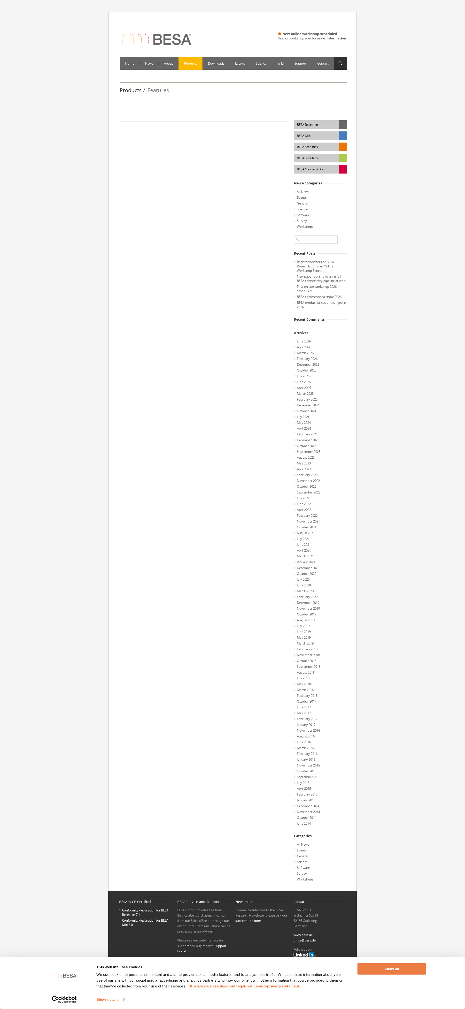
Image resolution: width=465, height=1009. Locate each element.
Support (300, 63)
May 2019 (304, 637)
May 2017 (304, 713)
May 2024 (304, 422)
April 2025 (304, 388)
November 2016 (308, 730)
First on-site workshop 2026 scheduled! (317, 288)
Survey (302, 221)
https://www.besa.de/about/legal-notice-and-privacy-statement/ (244, 986)
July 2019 (303, 626)
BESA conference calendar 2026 (319, 297)
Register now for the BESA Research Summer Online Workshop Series (315, 266)
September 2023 (308, 451)
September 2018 (308, 666)
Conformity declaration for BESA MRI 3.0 (145, 922)
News (149, 63)
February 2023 (307, 475)
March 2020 (305, 591)
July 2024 (303, 417)
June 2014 (304, 823)
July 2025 (303, 376)
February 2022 (307, 515)
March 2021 (305, 556)
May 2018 (304, 684)
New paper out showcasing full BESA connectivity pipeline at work (321, 278)
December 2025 (308, 364)
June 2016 (304, 742)
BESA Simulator (308, 158)
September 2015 (308, 777)
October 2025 (306, 370)
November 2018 (308, 655)
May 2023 (304, 463)
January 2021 (306, 562)
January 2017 (306, 724)
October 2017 (306, 701)
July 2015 (303, 783)
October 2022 (306, 486)
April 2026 (304, 347)
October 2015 (306, 771)
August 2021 (306, 533)
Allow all (391, 969)
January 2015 (306, 800)
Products (190, 63)
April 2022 (304, 510)
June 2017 (304, 707)
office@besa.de (305, 940)
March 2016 (305, 748)
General (302, 203)
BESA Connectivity (310, 169)
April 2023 (304, 469)
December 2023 (308, 440)
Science (261, 63)
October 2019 (306, 614)
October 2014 (306, 817)
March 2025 (305, 393)
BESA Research (307, 124)
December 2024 (308, 405)
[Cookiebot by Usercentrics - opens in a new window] (64, 999)
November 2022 (308, 480)
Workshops (305, 226)
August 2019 (306, 620)
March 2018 (305, 690)
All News (303, 192)
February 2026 (307, 359)
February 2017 (307, 719)
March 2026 (305, 353)
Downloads (216, 63)
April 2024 (304, 428)
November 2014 (308, 812)
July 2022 (303, 498)
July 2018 (303, 678)
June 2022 (304, 504)
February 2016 (307, 753)
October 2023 (306, 446)
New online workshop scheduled (309, 33)
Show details (107, 999)
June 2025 (304, 382)
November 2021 (308, 521)
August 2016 (306, 736)
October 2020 (306, 573)
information (336, 38)
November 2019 (308, 608)
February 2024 (307, 434)
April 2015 (304, 788)
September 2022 (308, 492)
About (168, 63)
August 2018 (306, 672)
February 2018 (307, 695)
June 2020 (304, 585)
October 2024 (306, 411)
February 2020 (307, 597)
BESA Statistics (307, 147)
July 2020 (303, 579)
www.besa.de (303, 935)
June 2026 (304, 341)
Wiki (281, 63)
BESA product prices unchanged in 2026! (321, 304)
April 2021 (304, 550)
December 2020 (308, 568)
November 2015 (308, 765)
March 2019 (305, 643)
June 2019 (304, 632)
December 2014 (308, 806)
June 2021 (304, 544)
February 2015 (307, 794)
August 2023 (306, 457)
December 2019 (308, 602)
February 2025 (307, 399)
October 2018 (306, 661)
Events (240, 63)
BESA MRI (304, 136)
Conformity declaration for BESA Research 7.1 (145, 912)
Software (303, 215)
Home (129, 63)
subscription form (248, 920)
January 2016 (306, 759)
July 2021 (303, 539)
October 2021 (306, 527)
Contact (323, 63)
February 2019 (307, 649)
